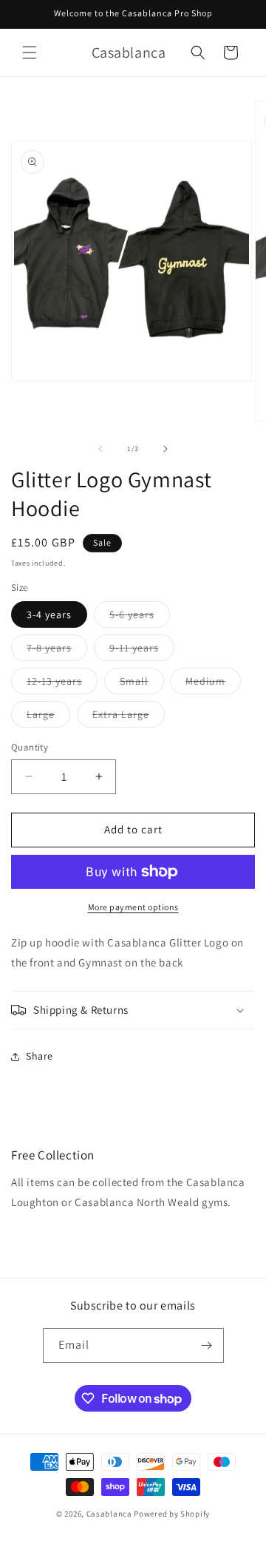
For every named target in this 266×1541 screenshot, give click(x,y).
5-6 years (139, 617)
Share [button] (39, 1056)
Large (48, 717)
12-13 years (62, 684)
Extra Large (128, 717)
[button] (29, 52)
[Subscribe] (207, 1345)
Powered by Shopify (172, 1513)
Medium (213, 684)
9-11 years (141, 650)
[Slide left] (100, 449)
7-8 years (57, 650)
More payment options (133, 906)
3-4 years (49, 614)
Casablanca (109, 1513)
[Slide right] (165, 449)
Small (142, 684)
